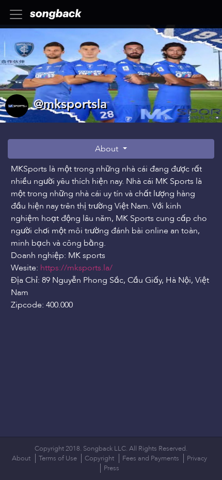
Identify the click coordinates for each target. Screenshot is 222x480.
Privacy (197, 458)
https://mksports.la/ (76, 267)
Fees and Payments (150, 458)
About (107, 149)
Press (111, 468)
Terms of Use (58, 458)
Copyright (99, 458)
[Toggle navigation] (19, 14)
